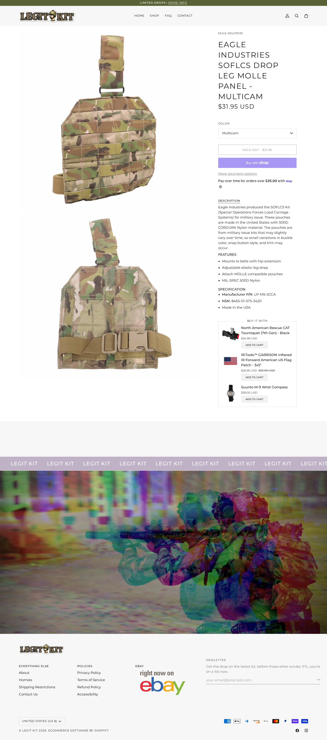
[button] (154, 16)
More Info (177, 3)
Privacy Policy (89, 673)
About (24, 673)
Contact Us (28, 694)
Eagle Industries (230, 33)
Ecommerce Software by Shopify (78, 730)
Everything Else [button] (34, 666)
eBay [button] (139, 666)
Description (229, 200)
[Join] (317, 680)
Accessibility (87, 694)
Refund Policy (89, 687)
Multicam (230, 133)
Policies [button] (84, 666)
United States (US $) (39, 721)
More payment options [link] (237, 174)
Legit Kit (30, 730)
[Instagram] (306, 730)
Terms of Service (91, 680)
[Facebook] (297, 730)
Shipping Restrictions (37, 687)
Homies (25, 680)
